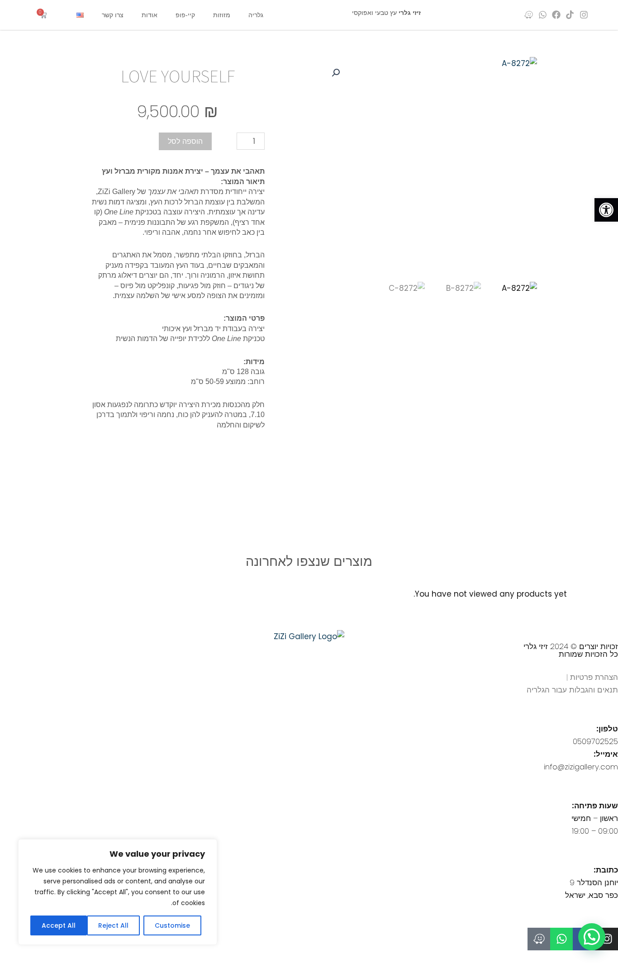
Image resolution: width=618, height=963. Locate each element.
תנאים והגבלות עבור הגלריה (572, 689)
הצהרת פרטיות (594, 677)
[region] (117, 892)
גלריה (255, 15)
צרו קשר (113, 15)
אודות (149, 15)
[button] (606, 210)
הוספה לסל (185, 141)
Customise (172, 925)
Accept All (59, 925)
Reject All (113, 925)
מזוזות (221, 15)
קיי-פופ (185, 15)
